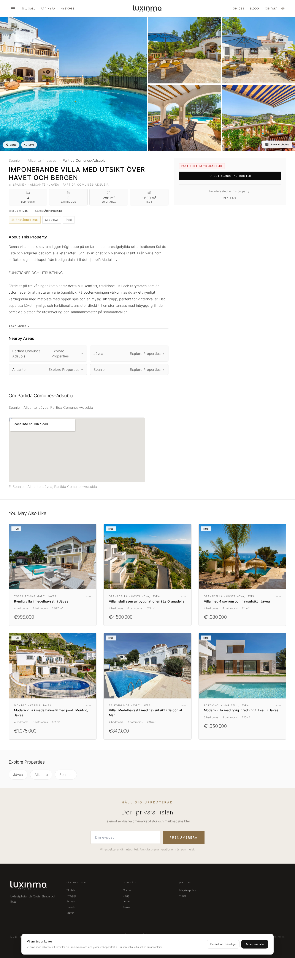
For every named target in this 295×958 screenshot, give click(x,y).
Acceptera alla (255, 944)
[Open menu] (13, 8)
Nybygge (68, 9)
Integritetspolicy (187, 890)
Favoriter (71, 907)
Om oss (238, 9)
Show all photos (279, 144)
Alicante (41, 774)
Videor (70, 913)
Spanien (65, 774)
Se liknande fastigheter (232, 175)
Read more (17, 326)
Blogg (254, 9)
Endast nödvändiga (223, 944)
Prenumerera (184, 837)
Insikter (126, 901)
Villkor (182, 896)
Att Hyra (48, 9)
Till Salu (29, 9)
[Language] (283, 8)
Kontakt (271, 9)
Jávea (18, 774)
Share (13, 144)
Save (31, 144)
